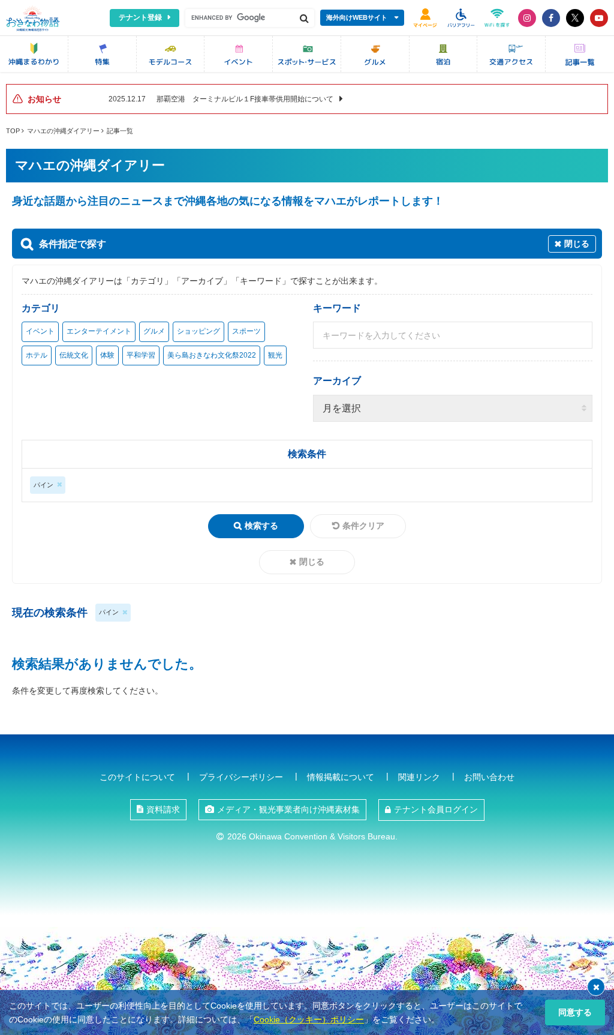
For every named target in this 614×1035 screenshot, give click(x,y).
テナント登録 (140, 17)
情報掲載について (340, 777)
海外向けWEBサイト (356, 17)
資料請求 (163, 809)
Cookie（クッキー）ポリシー (309, 1019)
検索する (261, 525)
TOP (13, 130)
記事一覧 (120, 130)
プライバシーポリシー (241, 777)
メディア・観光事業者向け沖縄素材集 (288, 809)
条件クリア (363, 525)
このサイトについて (137, 777)
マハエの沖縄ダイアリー (63, 130)
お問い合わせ (489, 777)
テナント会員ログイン (436, 809)
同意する (575, 1012)
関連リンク (419, 777)
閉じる (311, 561)
